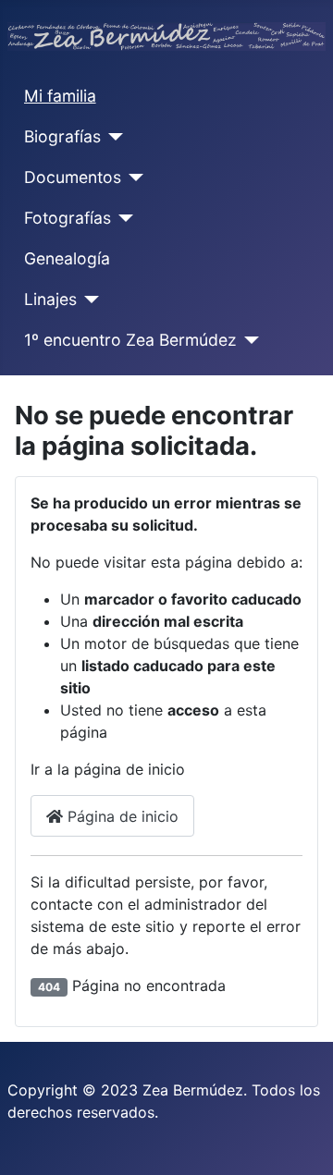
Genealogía (67, 258)
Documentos (72, 177)
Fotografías (67, 217)
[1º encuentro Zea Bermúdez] (248, 340)
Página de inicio (121, 816)
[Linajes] (88, 299)
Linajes (50, 299)
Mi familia (60, 95)
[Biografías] (112, 137)
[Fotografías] (122, 218)
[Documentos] (132, 177)
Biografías (62, 136)
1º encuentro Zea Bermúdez (130, 339)
